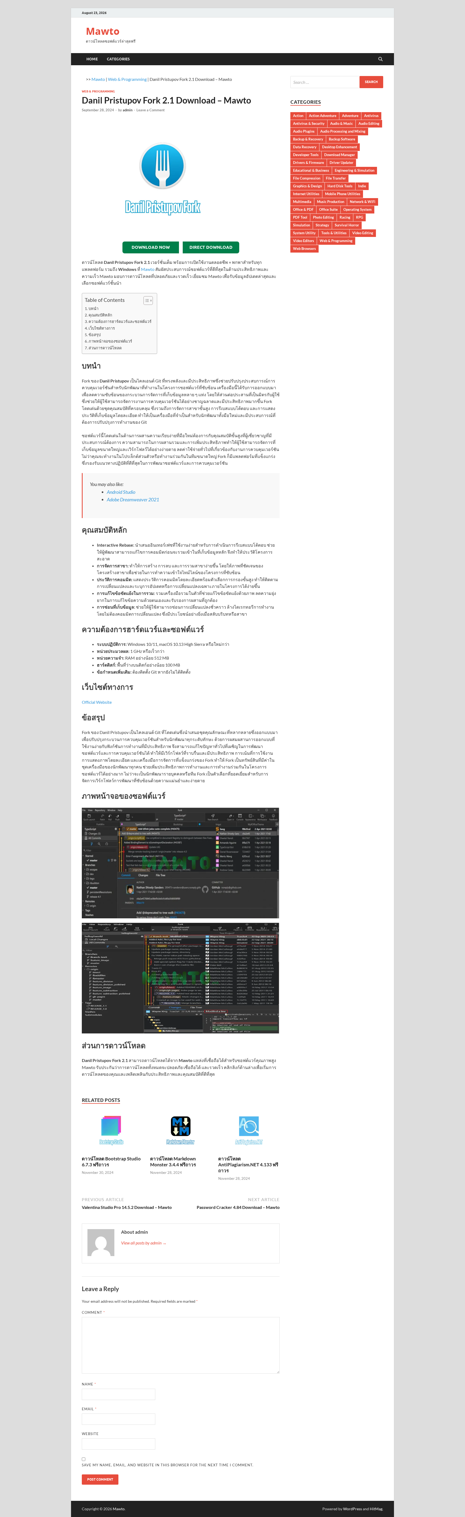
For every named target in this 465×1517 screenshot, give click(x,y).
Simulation (301, 225)
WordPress (352, 1508)
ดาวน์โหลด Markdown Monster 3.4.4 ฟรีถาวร (173, 1161)
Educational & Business (311, 170)
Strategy (322, 225)
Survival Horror (347, 225)
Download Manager (339, 155)
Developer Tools (306, 155)
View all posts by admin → (144, 1242)
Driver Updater (341, 162)
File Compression (306, 178)
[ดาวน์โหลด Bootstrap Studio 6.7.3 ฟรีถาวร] (112, 1132)
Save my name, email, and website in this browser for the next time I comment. (167, 1465)
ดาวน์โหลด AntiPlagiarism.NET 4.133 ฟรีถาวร (248, 1164)
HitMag (376, 1508)
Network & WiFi (362, 201)
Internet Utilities (306, 194)
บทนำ (93, 308)
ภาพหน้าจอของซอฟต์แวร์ (110, 341)
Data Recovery (304, 147)
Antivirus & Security (309, 123)
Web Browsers (304, 248)
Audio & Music (341, 123)
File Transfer (336, 178)
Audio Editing (368, 123)
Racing (345, 217)
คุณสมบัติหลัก (100, 315)
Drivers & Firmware (308, 162)
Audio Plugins (304, 131)
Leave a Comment (150, 110)
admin (127, 110)
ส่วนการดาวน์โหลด (105, 348)
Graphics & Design (307, 186)
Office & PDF (303, 209)
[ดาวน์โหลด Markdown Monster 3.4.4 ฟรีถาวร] (181, 1132)
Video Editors (303, 241)
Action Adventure (322, 115)
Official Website (97, 702)
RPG (359, 217)
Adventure (350, 115)
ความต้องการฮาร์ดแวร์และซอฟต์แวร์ (120, 321)
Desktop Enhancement (339, 147)
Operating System (357, 209)
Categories (118, 59)
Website (90, 1434)
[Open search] (380, 59)
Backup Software (342, 139)
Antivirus (371, 115)
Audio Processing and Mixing (342, 131)
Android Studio (121, 492)
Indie (362, 186)
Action (298, 115)
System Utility (304, 233)
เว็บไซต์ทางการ (102, 328)
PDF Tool (300, 217)
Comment (93, 1312)
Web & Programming (127, 79)
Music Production (330, 201)
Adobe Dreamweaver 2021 (133, 499)
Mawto (102, 31)
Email (89, 1409)
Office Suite (328, 209)
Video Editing (362, 233)
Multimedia (302, 201)
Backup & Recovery (308, 139)
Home (92, 59)
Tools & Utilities (334, 233)
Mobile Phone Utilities (342, 194)
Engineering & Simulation (354, 170)
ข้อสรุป (95, 334)
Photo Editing (323, 217)
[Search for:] (336, 82)
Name (89, 1384)
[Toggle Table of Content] (145, 300)
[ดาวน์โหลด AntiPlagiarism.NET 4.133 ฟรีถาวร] (249, 1132)
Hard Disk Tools (340, 186)
